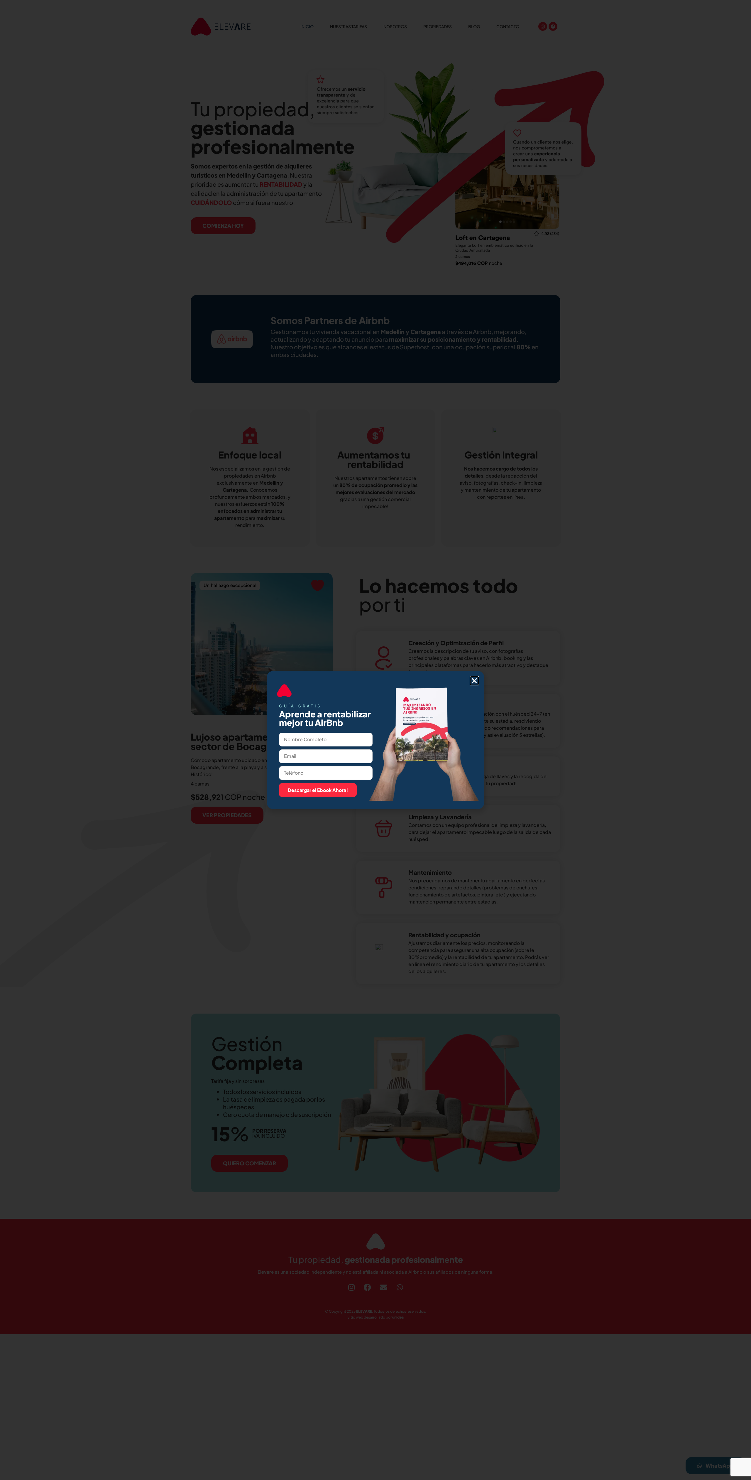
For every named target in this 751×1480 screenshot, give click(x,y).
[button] (474, 681)
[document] (375, 740)
